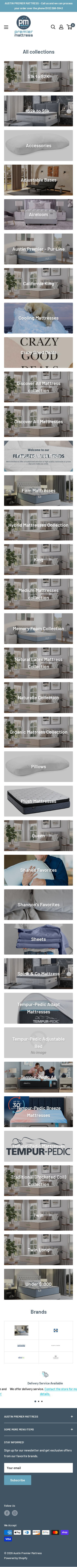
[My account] (61, 27)
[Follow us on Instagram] (15, 1513)
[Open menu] (6, 27)
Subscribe (17, 1480)
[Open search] (53, 27)
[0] (69, 27)
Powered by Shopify (15, 1558)
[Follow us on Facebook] (7, 1513)
